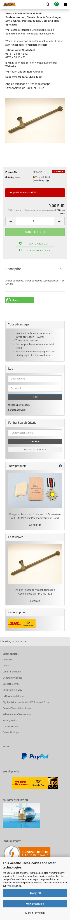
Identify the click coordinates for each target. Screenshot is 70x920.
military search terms (13, 696)
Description (13, 269)
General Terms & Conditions (17, 708)
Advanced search (35, 449)
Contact (7, 665)
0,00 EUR (35, 600)
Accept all (35, 893)
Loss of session (11, 726)
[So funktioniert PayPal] (35, 755)
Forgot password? (17, 410)
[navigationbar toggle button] (65, 4)
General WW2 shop (12, 677)
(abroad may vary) (41, 180)
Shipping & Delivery (12, 690)
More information (35, 912)
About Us (7, 659)
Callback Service (11, 684)
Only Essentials (35, 903)
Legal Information (12, 671)
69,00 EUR (35, 525)
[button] (10, 221)
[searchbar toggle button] (47, 4)
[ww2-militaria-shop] (8, 4)
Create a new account (19, 405)
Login (35, 397)
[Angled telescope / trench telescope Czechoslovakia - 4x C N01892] (35, 120)
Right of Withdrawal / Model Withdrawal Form (26, 702)
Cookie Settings (11, 732)
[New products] (60, 466)
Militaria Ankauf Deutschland (17, 714)
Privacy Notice (13, 885)
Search (35, 441)
